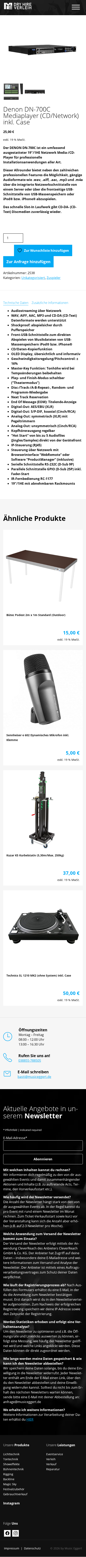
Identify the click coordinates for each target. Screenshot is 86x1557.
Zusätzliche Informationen (50, 303)
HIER (29, 1419)
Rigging (8, 1474)
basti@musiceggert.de (34, 1077)
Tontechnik (10, 1459)
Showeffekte (11, 1464)
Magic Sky (9, 1484)
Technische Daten (15, 303)
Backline (8, 1479)
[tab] (16, 302)
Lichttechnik (11, 1454)
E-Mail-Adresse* (15, 1138)
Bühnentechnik (13, 1469)
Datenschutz (32, 1548)
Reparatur (53, 1469)
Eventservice (54, 1454)
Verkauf (51, 1464)
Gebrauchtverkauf (15, 1494)
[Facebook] (7, 1533)
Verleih (51, 1459)
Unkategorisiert (33, 278)
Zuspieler (54, 278)
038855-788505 (29, 1060)
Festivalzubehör (13, 1489)
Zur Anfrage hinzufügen (28, 261)
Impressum (11, 1548)
